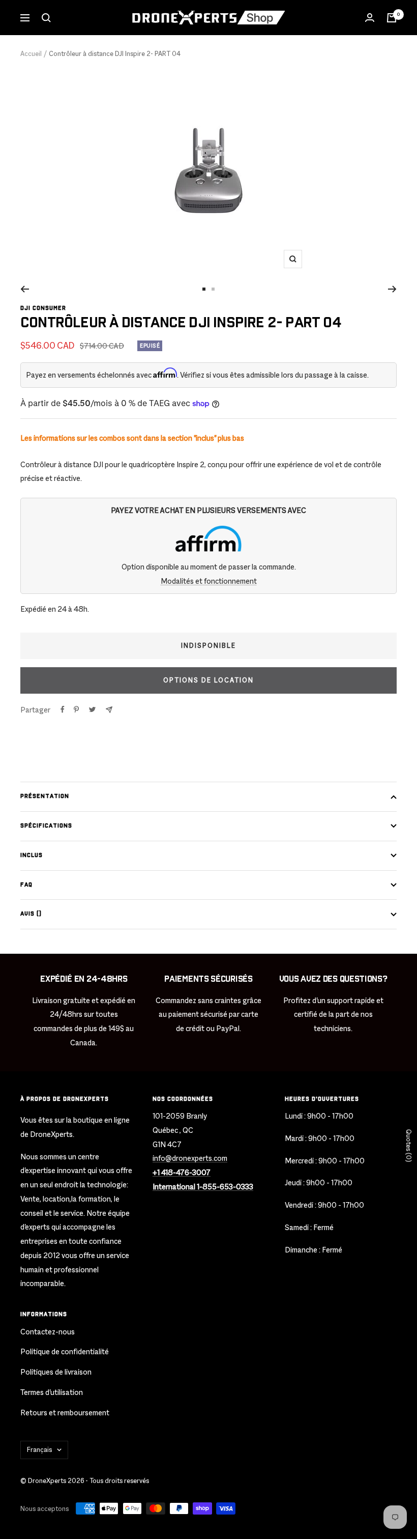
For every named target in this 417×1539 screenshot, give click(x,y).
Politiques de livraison (56, 1372)
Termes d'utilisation (51, 1392)
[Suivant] (392, 289)
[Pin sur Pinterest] (76, 709)
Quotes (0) (408, 1145)
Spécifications (46, 825)
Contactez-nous (47, 1331)
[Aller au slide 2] (213, 289)
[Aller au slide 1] (203, 289)
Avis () (31, 913)
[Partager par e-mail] (109, 709)
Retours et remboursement (64, 1412)
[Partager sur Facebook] (63, 709)
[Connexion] (369, 17)
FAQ (26, 884)
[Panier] (391, 17)
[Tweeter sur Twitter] (92, 709)
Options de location (208, 680)
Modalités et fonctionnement (209, 581)
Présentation (44, 796)
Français (39, 1449)
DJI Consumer (43, 308)
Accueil (31, 53)
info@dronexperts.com (190, 1158)
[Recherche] (46, 17)
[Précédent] (24, 289)
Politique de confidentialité (64, 1351)
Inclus (31, 855)
